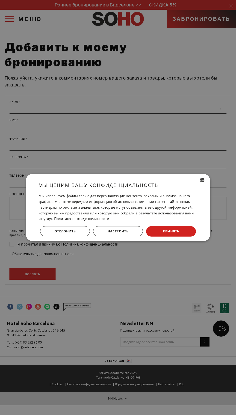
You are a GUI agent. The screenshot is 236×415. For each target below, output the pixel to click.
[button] (118, 231)
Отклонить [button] (65, 231)
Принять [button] (171, 231)
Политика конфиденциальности (81, 218)
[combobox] (202, 180)
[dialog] (118, 207)
